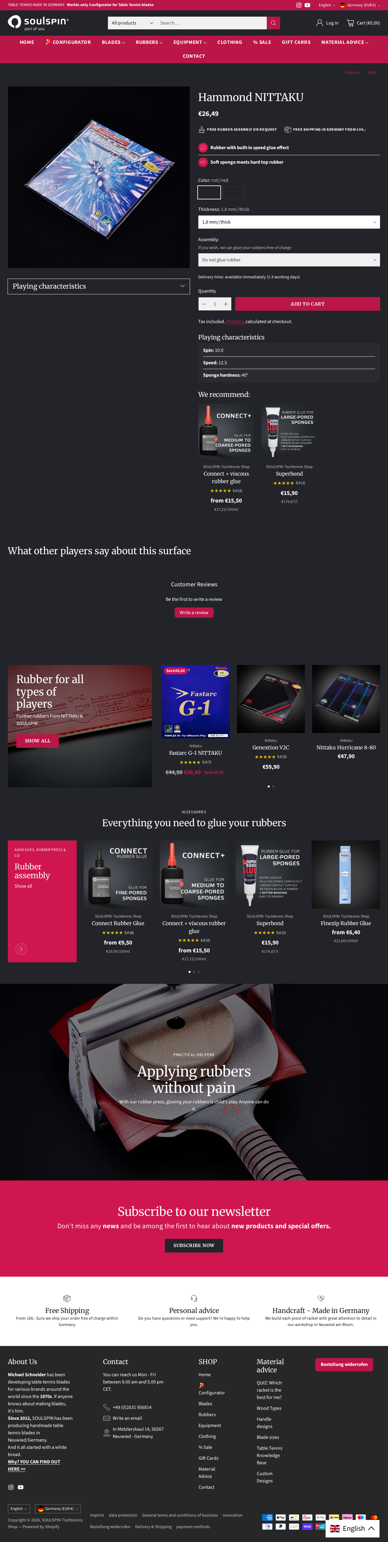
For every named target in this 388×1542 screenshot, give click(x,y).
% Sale (205, 1447)
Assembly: (208, 239)
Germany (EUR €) (361, 5)
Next (372, 72)
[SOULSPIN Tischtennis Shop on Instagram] (299, 6)
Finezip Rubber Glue (346, 923)
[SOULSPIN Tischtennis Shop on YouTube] (307, 6)
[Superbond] (289, 431)
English (325, 5)
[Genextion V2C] (271, 699)
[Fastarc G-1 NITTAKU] (195, 701)
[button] (353, 1528)
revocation (232, 1515)
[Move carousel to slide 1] (269, 786)
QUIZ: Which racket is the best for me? (269, 1390)
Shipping (235, 321)
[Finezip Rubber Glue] (346, 874)
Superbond (289, 473)
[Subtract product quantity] (204, 303)
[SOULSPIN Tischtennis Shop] (38, 23)
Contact (206, 1487)
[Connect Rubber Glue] (118, 874)
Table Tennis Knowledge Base (270, 1455)
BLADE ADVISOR (106, 5)
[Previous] (163, 721)
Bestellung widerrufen (344, 1364)
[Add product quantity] (225, 303)
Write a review (194, 612)
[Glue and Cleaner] (21, 949)
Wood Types (269, 1408)
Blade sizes (268, 1437)
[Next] (378, 721)
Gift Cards (209, 1458)
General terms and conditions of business (180, 1515)
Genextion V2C (271, 747)
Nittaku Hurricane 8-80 (346, 747)
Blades (205, 1403)
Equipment (210, 1425)
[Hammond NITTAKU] (99, 177)
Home (205, 1374)
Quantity (207, 291)
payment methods (193, 1527)
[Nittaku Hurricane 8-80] (346, 699)
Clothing (207, 1436)
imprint (97, 1515)
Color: (213, 180)
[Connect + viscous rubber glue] (226, 431)
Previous (353, 72)
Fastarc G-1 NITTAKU (195, 753)
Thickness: (223, 209)
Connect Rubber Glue (118, 923)
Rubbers (207, 1414)
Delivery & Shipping (153, 1527)
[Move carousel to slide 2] (273, 786)
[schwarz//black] (233, 192)
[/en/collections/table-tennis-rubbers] (80, 726)
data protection (123, 1515)
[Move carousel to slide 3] (199, 972)
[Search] (273, 23)
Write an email (127, 1418)
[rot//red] (209, 192)
